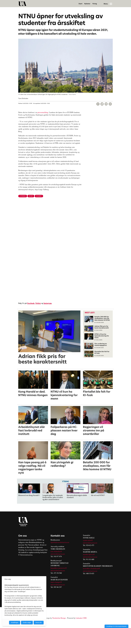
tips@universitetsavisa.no (60, 542)
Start (80, 4)
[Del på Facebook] (98, 104)
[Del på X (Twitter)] (102, 104)
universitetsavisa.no (58, 554)
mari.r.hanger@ (56, 582)
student (39, 196)
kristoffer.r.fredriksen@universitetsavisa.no (91, 569)
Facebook (30, 303)
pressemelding (43, 112)
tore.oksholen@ (56, 551)
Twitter (38, 303)
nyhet (31, 196)
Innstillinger (14, 622)
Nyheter (87, 4)
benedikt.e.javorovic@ (59, 568)
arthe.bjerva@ (89, 554)
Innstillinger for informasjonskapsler (116, 626)
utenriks (23, 196)
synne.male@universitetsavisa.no (90, 541)
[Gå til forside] (22, 4)
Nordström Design (59, 618)
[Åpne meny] (111, 4)
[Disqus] (65, 228)
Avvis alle (39, 622)
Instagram (48, 303)
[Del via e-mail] (106, 104)
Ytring (94, 4)
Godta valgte (27, 622)
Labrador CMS (81, 618)
